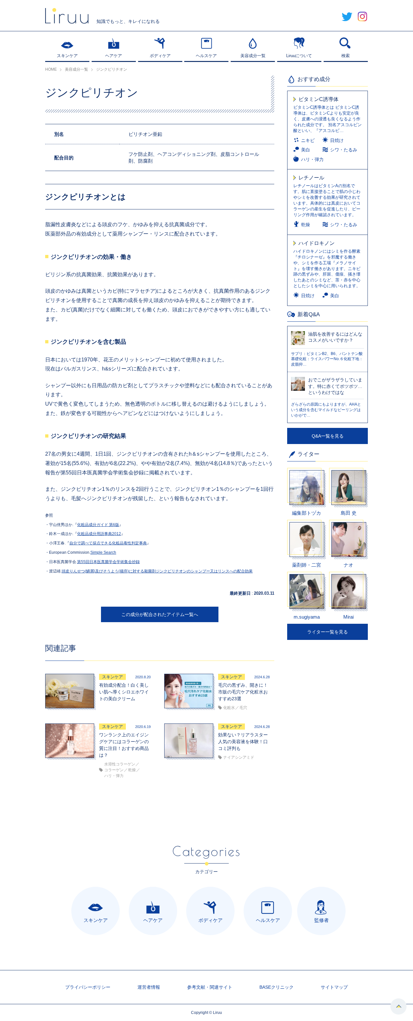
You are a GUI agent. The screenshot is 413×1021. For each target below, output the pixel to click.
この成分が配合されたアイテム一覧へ (159, 614)
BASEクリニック (276, 987)
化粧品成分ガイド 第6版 (98, 524)
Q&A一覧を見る (328, 436)
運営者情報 (148, 987)
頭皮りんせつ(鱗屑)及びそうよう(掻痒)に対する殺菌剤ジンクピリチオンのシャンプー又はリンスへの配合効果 (157, 571)
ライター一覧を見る (327, 631)
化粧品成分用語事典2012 (99, 533)
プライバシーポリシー (87, 987)
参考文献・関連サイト (209, 987)
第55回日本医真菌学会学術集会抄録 (108, 562)
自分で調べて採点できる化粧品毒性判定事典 (108, 543)
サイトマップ (334, 987)
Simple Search (103, 552)
